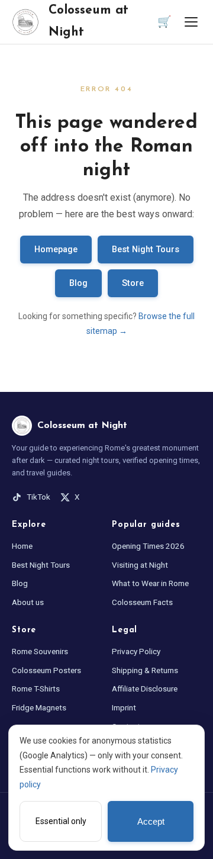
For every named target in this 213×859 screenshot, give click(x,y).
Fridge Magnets (39, 707)
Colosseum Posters (46, 670)
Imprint (124, 707)
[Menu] (191, 22)
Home (22, 546)
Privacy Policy (136, 651)
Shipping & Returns (145, 670)
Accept (150, 821)
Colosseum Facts (142, 602)
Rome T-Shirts (36, 688)
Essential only (61, 821)
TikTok (38, 496)
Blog (78, 283)
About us (28, 602)
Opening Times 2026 (148, 546)
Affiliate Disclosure (145, 688)
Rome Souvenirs (40, 651)
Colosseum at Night (88, 21)
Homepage (56, 249)
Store (133, 283)
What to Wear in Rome (150, 583)
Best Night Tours (145, 249)
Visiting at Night (140, 565)
